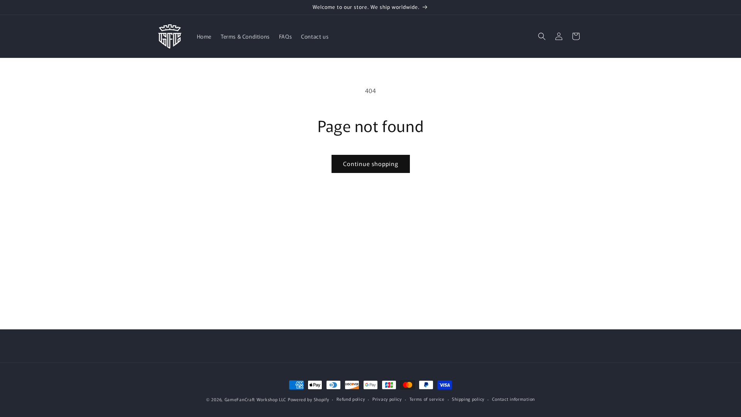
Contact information (513, 399)
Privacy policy (387, 399)
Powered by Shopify (308, 399)
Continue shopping (370, 163)
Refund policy (351, 399)
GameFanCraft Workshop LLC (256, 399)
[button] (541, 36)
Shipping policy (468, 399)
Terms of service (427, 399)
